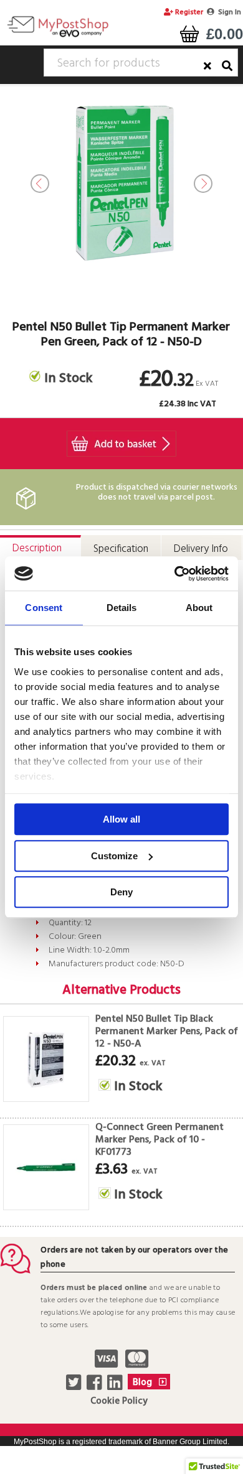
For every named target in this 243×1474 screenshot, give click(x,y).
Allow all (121, 819)
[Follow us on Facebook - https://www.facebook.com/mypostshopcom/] (96, 1386)
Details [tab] (122, 607)
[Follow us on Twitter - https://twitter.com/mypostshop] (75, 1386)
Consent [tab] (43, 607)
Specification (120, 549)
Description (37, 548)
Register (188, 12)
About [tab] (199, 607)
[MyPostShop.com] (57, 36)
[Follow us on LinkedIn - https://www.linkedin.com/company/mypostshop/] (116, 1386)
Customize (114, 856)
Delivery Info (201, 549)
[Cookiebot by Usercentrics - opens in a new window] (175, 574)
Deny (121, 892)
